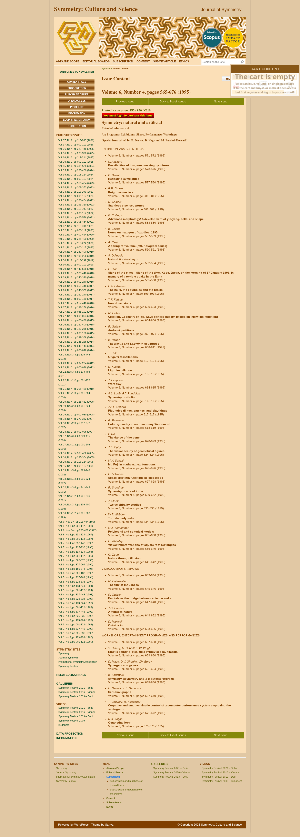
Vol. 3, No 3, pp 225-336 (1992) (75, 616)
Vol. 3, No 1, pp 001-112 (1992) (75, 624)
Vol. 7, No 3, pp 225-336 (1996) (75, 547)
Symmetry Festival (68, 666)
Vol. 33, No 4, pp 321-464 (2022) (76, 200)
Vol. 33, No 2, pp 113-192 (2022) (76, 209)
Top (290, 827)
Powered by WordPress (73, 824)
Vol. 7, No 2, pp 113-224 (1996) (75, 551)
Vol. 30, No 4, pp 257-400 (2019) (76, 251)
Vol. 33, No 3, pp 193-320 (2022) (76, 204)
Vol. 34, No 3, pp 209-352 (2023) (76, 187)
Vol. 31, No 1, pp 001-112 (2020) (76, 247)
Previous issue (125, 101)
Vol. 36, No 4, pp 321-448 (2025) (76, 149)
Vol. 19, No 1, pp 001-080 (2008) (76, 414)
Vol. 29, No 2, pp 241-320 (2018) (76, 277)
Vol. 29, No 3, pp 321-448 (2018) (76, 273)
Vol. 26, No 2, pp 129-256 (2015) (76, 328)
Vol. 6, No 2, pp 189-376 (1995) (75, 568)
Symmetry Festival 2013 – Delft (75, 696)
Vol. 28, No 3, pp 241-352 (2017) (76, 290)
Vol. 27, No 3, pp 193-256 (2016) (76, 307)
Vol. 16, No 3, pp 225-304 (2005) (76, 457)
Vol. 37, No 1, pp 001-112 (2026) (76, 144)
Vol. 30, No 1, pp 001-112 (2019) (76, 264)
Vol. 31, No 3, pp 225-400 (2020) (76, 239)
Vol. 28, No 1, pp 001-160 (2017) (76, 299)
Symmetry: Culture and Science (96, 8)
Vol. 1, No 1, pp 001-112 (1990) (75, 641)
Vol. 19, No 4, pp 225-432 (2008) (76, 401)
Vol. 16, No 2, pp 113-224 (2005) (76, 461)
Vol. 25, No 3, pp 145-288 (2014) (76, 341)
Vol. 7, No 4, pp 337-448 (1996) (75, 543)
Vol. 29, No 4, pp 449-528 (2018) (76, 269)
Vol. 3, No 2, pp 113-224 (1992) (75, 620)
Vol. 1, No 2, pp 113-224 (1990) (75, 637)
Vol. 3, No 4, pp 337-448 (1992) (75, 611)
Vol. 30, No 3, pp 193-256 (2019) (76, 256)
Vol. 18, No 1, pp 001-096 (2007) (76, 431)
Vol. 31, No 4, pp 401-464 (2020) (76, 234)
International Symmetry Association (77, 661)
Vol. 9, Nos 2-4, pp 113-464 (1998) (77, 521)
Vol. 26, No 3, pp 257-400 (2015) (76, 324)
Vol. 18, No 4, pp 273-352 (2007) (76, 418)
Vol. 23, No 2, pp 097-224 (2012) (76, 363)
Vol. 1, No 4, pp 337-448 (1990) (75, 628)
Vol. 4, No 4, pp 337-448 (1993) (75, 594)
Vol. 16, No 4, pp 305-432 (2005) (76, 453)
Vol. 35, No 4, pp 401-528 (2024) (76, 166)
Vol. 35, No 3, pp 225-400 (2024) (76, 170)
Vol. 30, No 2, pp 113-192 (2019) (76, 260)
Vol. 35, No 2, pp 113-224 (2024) (76, 174)
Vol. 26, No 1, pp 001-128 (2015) (76, 333)
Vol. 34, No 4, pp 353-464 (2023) (76, 183)
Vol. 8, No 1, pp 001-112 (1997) (75, 538)
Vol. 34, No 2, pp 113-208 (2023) (76, 191)
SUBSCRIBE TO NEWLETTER (77, 71)
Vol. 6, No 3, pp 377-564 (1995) (75, 564)
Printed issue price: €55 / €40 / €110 (126, 110)
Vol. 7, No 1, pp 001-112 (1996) (75, 556)
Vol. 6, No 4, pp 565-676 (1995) (75, 560)
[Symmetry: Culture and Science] (150, 37)
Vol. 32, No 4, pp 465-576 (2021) (76, 217)
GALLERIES (64, 683)
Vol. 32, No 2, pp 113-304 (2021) (76, 226)
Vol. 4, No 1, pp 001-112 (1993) (75, 607)
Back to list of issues (173, 101)
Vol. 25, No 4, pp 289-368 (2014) (76, 337)
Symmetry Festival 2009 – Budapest (222, 781)
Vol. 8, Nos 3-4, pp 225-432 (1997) (77, 530)
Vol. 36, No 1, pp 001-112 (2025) (76, 161)
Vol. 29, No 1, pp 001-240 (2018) (76, 281)
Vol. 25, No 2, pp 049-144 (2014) (76, 346)
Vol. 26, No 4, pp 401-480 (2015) (76, 320)
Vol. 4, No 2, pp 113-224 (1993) (75, 603)
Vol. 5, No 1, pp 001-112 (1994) (75, 590)
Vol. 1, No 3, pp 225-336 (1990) (75, 633)
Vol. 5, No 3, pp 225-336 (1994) (75, 581)
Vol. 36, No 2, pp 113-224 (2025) (76, 157)
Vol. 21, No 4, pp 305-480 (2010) (76, 388)
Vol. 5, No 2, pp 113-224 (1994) (75, 586)
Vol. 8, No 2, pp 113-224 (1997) (75, 534)
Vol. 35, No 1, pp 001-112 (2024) (76, 179)
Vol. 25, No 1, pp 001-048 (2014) (76, 350)
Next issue (220, 101)
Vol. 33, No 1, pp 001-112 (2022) (76, 213)
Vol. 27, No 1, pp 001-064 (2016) (76, 316)
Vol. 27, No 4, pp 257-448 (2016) (76, 303)
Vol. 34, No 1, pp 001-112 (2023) (76, 196)
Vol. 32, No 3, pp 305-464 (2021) (76, 221)
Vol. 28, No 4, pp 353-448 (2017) (76, 286)
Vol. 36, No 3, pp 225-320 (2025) (76, 153)
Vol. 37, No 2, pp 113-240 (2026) (76, 140)
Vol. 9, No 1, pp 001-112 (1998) (75, 526)
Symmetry (63, 653)
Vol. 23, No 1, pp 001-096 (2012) (76, 367)
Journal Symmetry (68, 657)
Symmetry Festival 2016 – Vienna (77, 692)
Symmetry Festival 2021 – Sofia (75, 687)
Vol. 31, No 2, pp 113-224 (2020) (76, 243)
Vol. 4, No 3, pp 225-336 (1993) (75, 598)
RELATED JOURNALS (71, 674)
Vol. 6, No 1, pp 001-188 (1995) (75, 573)
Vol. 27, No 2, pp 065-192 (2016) (76, 311)
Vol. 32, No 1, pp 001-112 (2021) (76, 230)
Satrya (109, 824)
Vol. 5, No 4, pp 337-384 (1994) (75, 577)
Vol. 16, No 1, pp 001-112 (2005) (76, 466)
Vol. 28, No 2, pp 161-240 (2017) (76, 294)
